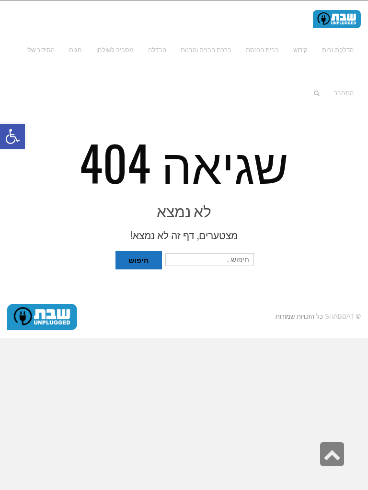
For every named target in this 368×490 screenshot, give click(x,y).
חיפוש (138, 260)
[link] (40, 49)
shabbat (339, 316)
